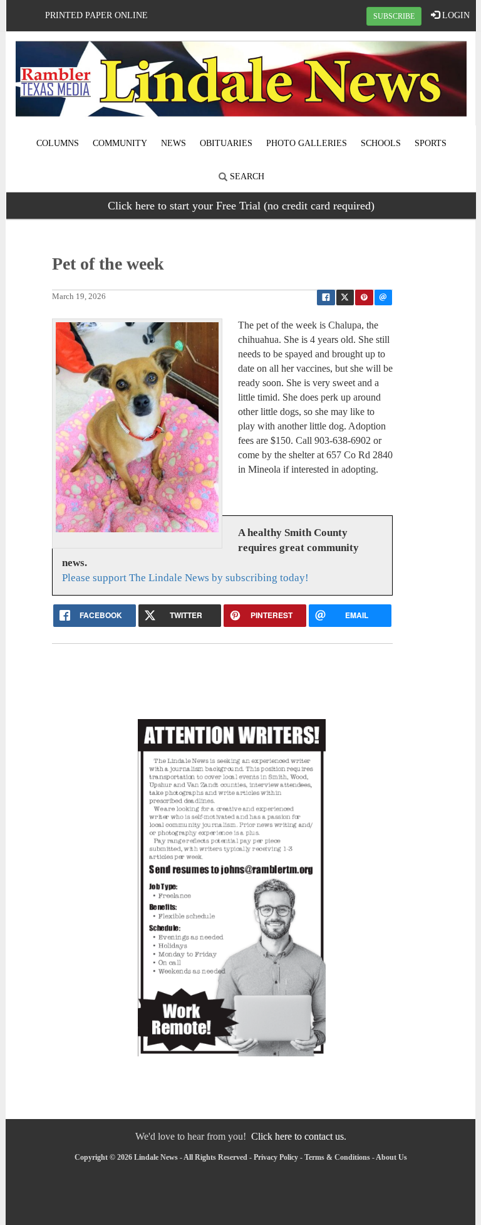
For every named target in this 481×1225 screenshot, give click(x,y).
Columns (57, 143)
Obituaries (226, 143)
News (173, 143)
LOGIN (455, 15)
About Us (391, 1157)
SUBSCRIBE (394, 16)
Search (245, 176)
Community (120, 143)
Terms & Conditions (337, 1157)
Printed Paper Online (96, 15)
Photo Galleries (306, 143)
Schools (381, 143)
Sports (431, 143)
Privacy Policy (276, 1157)
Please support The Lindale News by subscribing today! (185, 578)
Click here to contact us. (298, 1136)
